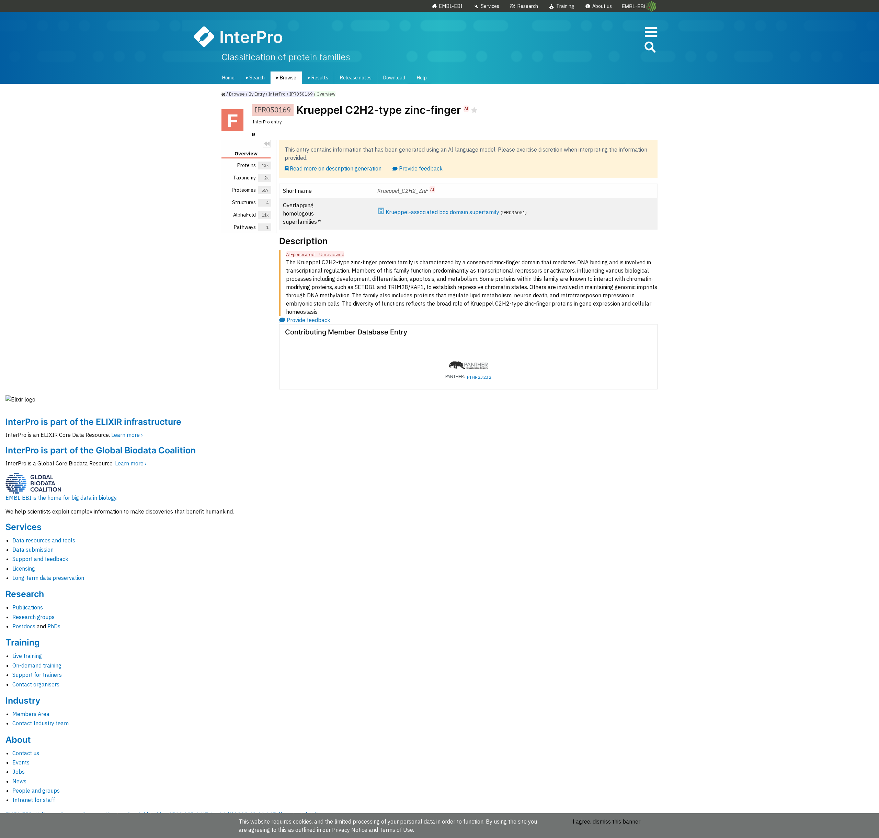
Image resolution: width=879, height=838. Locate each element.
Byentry (257, 94)
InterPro (277, 94)
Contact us (25, 753)
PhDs (53, 626)
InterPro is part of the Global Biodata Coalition (100, 450)
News (19, 781)
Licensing (23, 568)
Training (565, 6)
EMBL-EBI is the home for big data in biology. (61, 497)
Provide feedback (421, 168)
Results (316, 77)
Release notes (356, 77)
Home (228, 77)
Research (527, 6)
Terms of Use (396, 829)
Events (21, 762)
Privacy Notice (349, 829)
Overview (326, 94)
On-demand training (36, 665)
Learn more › (127, 434)
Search (254, 77)
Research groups (33, 617)
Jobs (18, 771)
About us (602, 6)
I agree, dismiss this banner (606, 821)
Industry (22, 700)
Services (490, 6)
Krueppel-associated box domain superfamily (442, 212)
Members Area (30, 713)
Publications (27, 607)
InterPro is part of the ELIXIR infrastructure (93, 422)
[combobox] (619, 47)
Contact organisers (35, 684)
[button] (650, 48)
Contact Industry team (40, 723)
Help (421, 77)
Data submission (33, 549)
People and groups (36, 790)
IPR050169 (301, 94)
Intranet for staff (33, 799)
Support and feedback (40, 558)
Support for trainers (37, 674)
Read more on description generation (335, 168)
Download (394, 77)
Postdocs (23, 626)
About (18, 740)
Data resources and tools (43, 540)
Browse (285, 77)
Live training (27, 655)
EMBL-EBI (451, 6)
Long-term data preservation (48, 577)
